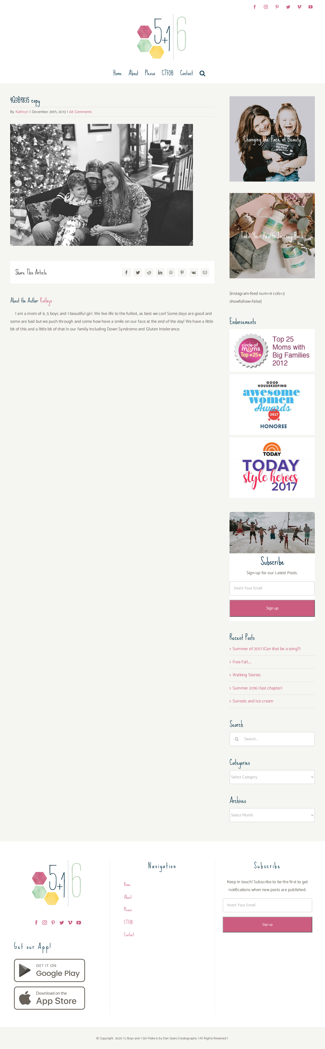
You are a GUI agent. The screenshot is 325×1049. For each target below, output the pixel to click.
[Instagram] (44, 922)
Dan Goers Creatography (180, 1038)
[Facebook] (36, 922)
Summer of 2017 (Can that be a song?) (267, 648)
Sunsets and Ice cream (253, 701)
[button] (202, 73)
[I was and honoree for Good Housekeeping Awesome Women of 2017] (272, 378)
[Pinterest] (53, 922)
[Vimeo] (70, 922)
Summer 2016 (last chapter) (257, 688)
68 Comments (80, 112)
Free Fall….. (242, 662)
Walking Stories (247, 675)
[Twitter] (61, 922)
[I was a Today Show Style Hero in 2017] (272, 441)
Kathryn (21, 112)
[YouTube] (78, 922)
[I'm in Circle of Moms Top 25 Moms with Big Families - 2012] (272, 332)
